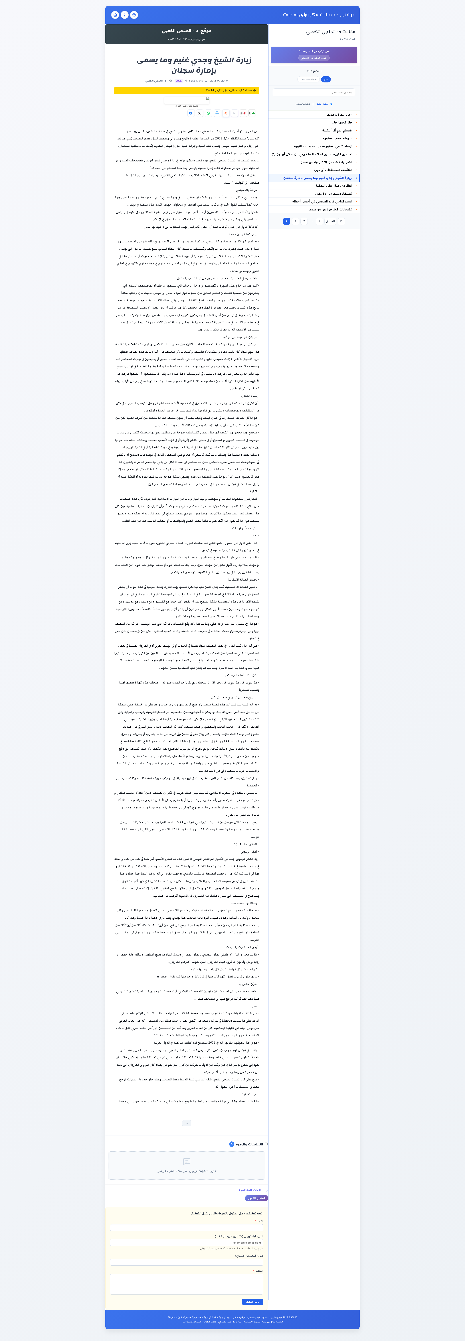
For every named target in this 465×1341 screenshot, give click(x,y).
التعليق (258, 1270)
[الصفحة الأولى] (341, 221)
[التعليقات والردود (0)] (234, 113)
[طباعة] (217, 113)
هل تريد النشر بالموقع (229, 1322)
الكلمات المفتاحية (191, 1322)
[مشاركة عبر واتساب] (208, 113)
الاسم (259, 1221)
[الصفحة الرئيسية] (115, 15)
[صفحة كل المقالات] (125, 15)
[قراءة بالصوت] (226, 113)
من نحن (266, 1322)
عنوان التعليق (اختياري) (249, 1255)
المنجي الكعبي (257, 1198)
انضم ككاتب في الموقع (314, 57)
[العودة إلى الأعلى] (186, 1123)
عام (326, 79)
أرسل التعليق (252, 1302)
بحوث (179, 81)
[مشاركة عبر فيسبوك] (191, 113)
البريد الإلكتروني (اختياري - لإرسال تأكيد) (231, 1242)
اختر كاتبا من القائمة (308, 79)
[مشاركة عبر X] (199, 113)
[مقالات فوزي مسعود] (134, 15)
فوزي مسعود (253, 1317)
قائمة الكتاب (209, 1322)
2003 (291, 1317)
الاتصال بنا (277, 1322)
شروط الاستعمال (251, 1322)
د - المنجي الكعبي (155, 81)
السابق (330, 221)
